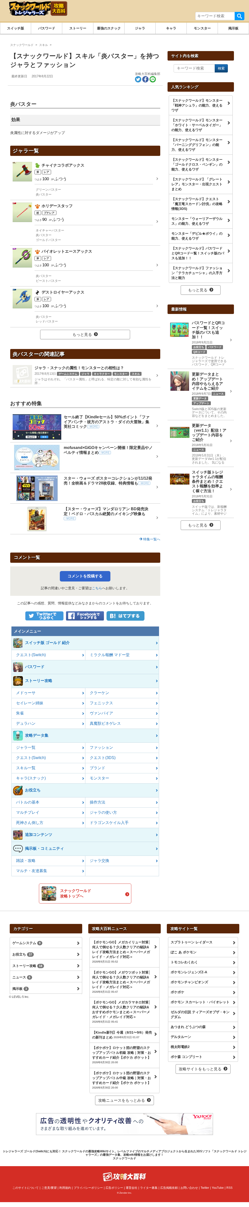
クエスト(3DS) (103, 758)
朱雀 (20, 713)
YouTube (218, 1187)
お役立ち (22, 954)
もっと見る (82, 334)
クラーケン (99, 693)
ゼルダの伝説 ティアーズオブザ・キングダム (200, 1014)
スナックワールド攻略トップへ (75, 893)
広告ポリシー (114, 1187)
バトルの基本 (27, 802)
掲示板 (233, 28)
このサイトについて (25, 1187)
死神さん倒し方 (29, 823)
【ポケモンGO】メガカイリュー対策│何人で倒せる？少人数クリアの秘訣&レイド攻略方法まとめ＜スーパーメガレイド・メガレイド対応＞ (121, 951)
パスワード (46, 28)
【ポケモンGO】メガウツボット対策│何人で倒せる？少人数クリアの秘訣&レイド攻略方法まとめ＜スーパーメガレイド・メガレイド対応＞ (121, 981)
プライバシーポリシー (88, 1187)
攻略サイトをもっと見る (200, 1069)
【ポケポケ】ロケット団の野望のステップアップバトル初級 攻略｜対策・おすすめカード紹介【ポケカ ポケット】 (121, 1055)
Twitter (205, 1187)
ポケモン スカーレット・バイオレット (200, 1002)
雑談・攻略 (26, 860)
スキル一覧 (26, 768)
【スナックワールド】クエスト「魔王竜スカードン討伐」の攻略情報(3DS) (196, 204)
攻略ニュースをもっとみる (121, 1100)
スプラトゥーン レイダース (192, 942)
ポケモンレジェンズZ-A (189, 972)
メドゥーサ (26, 693)
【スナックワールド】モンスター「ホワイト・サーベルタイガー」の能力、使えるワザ (196, 125)
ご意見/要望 (49, 1187)
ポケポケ (177, 992)
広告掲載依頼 (169, 1187)
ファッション (101, 747)
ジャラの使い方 (103, 812)
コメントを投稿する (85, 576)
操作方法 (97, 802)
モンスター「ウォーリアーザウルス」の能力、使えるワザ (196, 221)
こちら (97, 588)
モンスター (202, 28)
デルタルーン (181, 1037)
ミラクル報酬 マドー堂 (110, 655)
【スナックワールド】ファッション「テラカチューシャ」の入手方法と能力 (196, 273)
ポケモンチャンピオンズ (189, 982)
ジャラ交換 (99, 860)
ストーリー (77, 28)
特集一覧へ (151, 539)
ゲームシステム (26, 943)
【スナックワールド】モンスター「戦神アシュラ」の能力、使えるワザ (196, 105)
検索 (239, 16)
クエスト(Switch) (31, 655)
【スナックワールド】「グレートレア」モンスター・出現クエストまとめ (196, 184)
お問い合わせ (189, 1187)
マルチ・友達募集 (31, 871)
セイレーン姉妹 (29, 703)
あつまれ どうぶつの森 (188, 1027)
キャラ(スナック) (31, 778)
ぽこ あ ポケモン (183, 952)
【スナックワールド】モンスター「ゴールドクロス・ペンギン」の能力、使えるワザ (196, 164)
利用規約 (65, 1187)
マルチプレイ (27, 812)
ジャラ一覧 (26, 747)
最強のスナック (109, 28)
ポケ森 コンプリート (186, 1057)
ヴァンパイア (101, 713)
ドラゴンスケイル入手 (109, 823)
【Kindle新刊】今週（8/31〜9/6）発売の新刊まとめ (122, 1034)
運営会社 (131, 1187)
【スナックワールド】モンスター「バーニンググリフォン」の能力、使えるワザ (196, 145)
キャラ (171, 28)
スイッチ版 (15, 28)
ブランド (97, 768)
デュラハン (26, 723)
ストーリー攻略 (27, 966)
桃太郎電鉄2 (180, 1047)
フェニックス (101, 703)
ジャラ (140, 28)
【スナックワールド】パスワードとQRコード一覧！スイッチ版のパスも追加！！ (197, 253)
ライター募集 (149, 1187)
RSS (229, 1187)
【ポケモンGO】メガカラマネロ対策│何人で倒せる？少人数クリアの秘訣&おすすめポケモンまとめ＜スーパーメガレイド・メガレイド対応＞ (121, 1011)
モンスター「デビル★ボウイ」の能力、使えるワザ (196, 236)
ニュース (21, 977)
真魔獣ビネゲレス (105, 723)
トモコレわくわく (184, 962)
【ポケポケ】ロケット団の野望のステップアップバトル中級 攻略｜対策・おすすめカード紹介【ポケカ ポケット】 (121, 1080)
